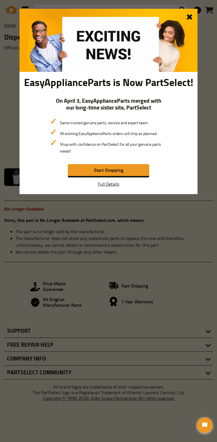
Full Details (108, 184)
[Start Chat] (204, 425)
